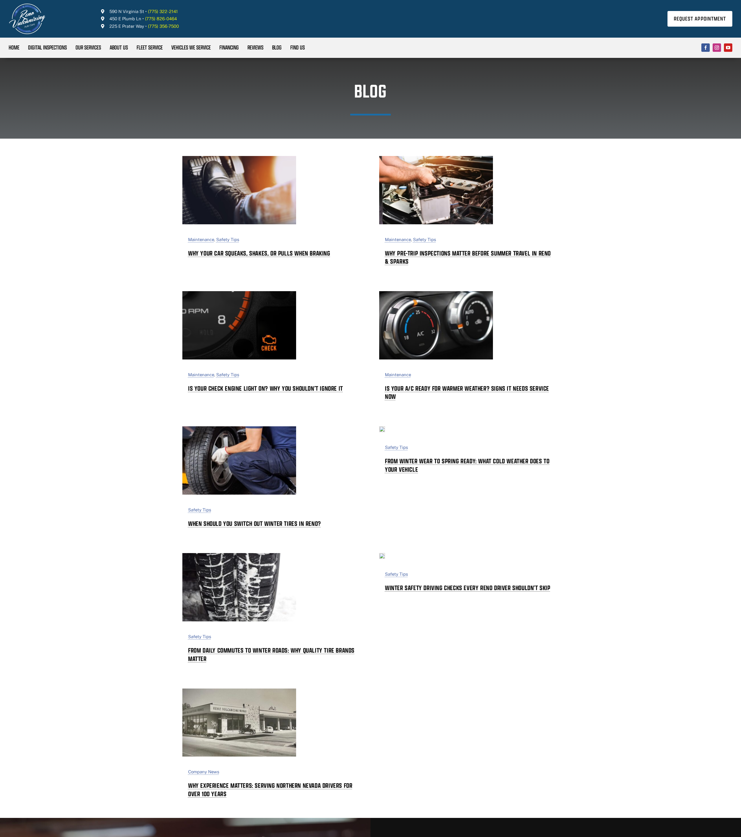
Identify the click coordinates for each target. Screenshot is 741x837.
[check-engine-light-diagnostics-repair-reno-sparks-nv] (239, 293)
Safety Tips (227, 239)
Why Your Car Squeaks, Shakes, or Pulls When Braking (259, 253)
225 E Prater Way (126, 26)
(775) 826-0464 (161, 18)
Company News (203, 771)
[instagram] (717, 47)
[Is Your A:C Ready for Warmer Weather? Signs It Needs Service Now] (436, 293)
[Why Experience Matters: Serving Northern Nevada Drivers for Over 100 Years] (239, 691)
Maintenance (201, 239)
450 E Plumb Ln (125, 18)
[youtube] (728, 47)
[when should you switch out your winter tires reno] (239, 429)
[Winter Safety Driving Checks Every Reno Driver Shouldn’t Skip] (382, 555)
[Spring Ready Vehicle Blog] (382, 429)
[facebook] (705, 47)
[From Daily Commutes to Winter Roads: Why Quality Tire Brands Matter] (239, 555)
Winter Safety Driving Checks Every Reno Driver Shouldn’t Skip (468, 588)
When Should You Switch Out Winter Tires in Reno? (254, 524)
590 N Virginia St (126, 11)
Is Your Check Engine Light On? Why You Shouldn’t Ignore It (265, 388)
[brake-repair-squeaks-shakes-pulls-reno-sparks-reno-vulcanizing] (239, 158)
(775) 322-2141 (163, 11)
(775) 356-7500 (163, 26)
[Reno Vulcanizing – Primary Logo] (27, 5)
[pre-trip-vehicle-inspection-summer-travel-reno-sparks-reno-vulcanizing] (436, 158)
